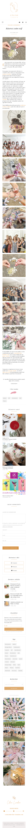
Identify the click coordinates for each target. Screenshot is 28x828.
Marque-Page (8, 664)
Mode (14, 664)
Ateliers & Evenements (14, 25)
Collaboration (17, 647)
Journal (6, 661)
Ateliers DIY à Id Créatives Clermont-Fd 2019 (9, 438)
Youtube (15, 570)
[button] (2, 22)
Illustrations (8, 658)
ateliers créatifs (7, 74)
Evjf (20, 398)
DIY (9, 398)
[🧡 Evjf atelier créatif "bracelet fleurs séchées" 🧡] (14, 730)
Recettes (18, 667)
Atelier (4, 398)
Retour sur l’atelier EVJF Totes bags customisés (8, 467)
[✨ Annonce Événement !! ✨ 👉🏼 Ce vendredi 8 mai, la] (14, 775)
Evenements (15, 398)
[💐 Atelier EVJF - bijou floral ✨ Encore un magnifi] (14, 708)
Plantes (11, 667)
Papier (6, 667)
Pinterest (15, 566)
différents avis (6, 372)
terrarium (14, 670)
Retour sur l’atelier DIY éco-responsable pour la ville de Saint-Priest (16, 595)
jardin (20, 658)
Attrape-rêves (8, 647)
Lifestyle (13, 661)
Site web (4, 540)
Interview (15, 658)
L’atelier (5, 99)
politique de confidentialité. (8, 526)
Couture (7, 650)
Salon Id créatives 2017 (8, 495)
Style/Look (7, 670)
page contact (6, 356)
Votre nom (5, 529)
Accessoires (8, 644)
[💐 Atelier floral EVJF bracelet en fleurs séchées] (14, 753)
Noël (19, 664)
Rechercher (14, 688)
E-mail (4, 535)
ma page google (12, 370)
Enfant (6, 653)
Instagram (14, 563)
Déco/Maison (17, 650)
